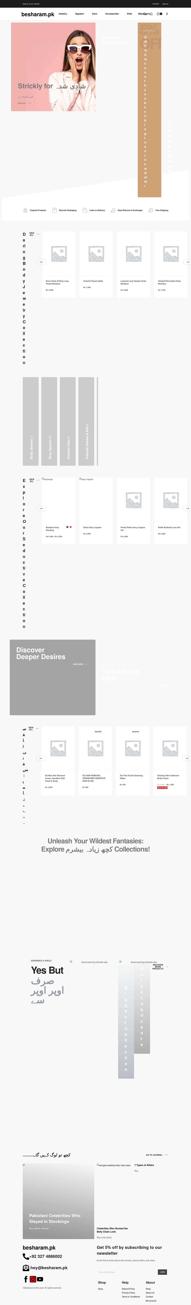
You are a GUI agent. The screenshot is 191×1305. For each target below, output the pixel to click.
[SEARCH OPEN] (144, 13)
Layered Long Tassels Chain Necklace (133, 282)
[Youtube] (40, 1279)
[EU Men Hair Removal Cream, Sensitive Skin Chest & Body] (58, 748)
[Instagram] (33, 1279)
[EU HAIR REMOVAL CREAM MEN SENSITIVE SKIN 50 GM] (95, 748)
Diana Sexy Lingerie (92, 527)
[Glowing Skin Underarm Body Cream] (170, 748)
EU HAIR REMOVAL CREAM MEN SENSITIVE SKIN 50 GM (94, 778)
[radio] (67, 527)
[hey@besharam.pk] (26, 1268)
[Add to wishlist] (70, 236)
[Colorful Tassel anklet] (96, 253)
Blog (31, 1228)
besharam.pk (37, 14)
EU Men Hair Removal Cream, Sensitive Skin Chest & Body (55, 778)
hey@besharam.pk (48, 1267)
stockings (45, 1228)
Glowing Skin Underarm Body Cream (168, 777)
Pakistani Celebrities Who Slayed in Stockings (55, 1218)
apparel (37, 1228)
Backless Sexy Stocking (52, 529)
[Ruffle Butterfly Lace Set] (171, 499)
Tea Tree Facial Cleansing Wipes (131, 777)
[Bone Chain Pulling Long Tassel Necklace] (58, 253)
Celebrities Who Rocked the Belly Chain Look (112, 1230)
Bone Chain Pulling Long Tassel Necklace (57, 282)
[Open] (167, 14)
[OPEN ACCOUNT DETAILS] (151, 13)
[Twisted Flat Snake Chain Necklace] (171, 253)
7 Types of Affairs (144, 1165)
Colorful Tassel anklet (93, 281)
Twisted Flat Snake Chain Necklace (169, 282)
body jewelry (106, 1237)
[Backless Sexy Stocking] (58, 499)
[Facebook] (26, 1279)
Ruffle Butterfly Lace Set (169, 527)
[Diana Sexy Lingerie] (96, 499)
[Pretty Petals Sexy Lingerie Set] (133, 499)
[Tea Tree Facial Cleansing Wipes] (132, 748)
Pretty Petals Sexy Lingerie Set (133, 529)
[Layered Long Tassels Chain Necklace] (133, 253)
